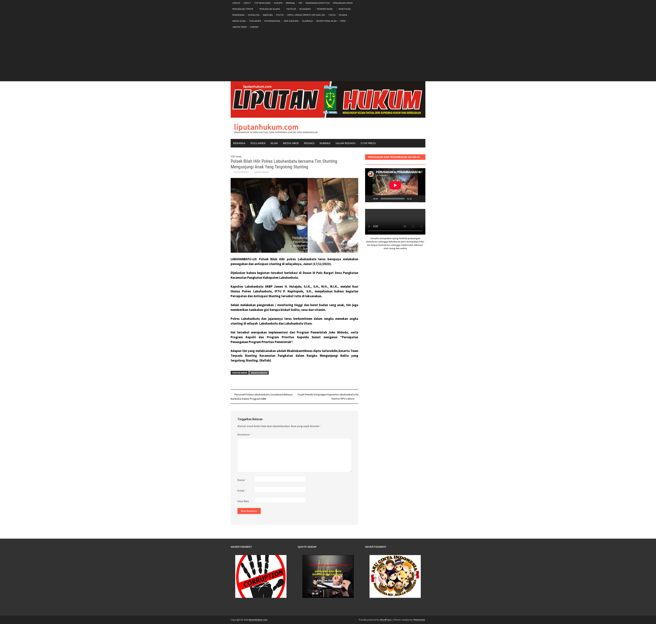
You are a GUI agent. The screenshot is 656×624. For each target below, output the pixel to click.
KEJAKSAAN (305, 9)
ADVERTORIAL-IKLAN (326, 21)
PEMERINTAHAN (325, 9)
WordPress (386, 619)
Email (241, 490)
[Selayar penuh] (421, 198)
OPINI (342, 21)
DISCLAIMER (255, 21)
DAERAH (254, 27)
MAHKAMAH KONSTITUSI (318, 3)
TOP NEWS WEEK (262, 3)
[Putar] (369, 198)
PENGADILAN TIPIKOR (242, 9)
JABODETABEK (239, 27)
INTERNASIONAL (272, 21)
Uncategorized (259, 372)
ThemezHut (419, 619)
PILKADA (343, 15)
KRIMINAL (290, 3)
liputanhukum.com (266, 127)
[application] (395, 185)
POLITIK (280, 15)
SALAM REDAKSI (345, 143)
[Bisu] (415, 198)
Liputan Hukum (261, 171)
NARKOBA (268, 15)
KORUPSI (278, 3)
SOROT (247, 3)
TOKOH (332, 15)
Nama (241, 480)
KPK (300, 3)
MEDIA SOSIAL (239, 21)
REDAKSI (309, 143)
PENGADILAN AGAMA (269, 9)
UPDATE (236, 3)
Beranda (239, 143)
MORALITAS (253, 15)
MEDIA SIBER (291, 143)
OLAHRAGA (307, 21)
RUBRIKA (325, 143)
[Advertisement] (328, 56)
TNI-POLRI (291, 9)
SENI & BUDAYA (291, 21)
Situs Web (243, 501)
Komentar (244, 434)
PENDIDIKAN (238, 15)
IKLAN (274, 143)
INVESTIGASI (345, 9)
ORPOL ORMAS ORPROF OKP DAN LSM (306, 15)
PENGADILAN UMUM (343, 3)
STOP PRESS (368, 143)
